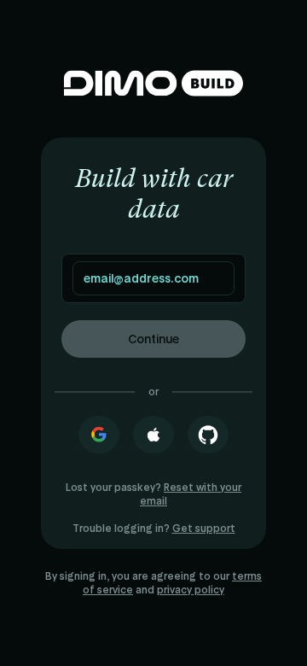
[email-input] (153, 278)
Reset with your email (190, 494)
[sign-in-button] (98, 434)
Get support (203, 529)
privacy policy (190, 590)
